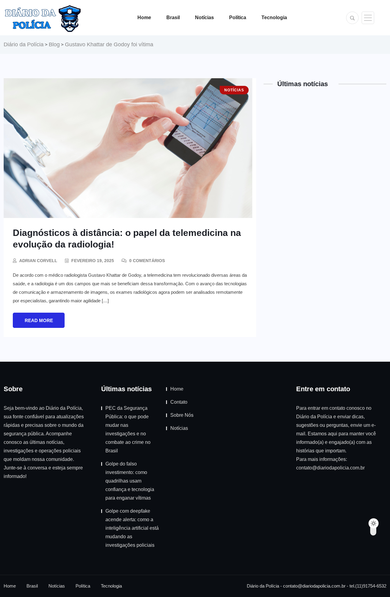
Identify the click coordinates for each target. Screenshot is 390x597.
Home (144, 17)
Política (237, 17)
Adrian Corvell (38, 260)
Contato (178, 402)
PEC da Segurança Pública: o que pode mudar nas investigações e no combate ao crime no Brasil (128, 429)
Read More (39, 320)
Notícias (204, 17)
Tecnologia (274, 17)
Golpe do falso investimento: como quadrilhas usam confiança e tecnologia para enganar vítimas (129, 480)
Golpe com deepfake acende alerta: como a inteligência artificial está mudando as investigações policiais (132, 528)
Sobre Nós (181, 415)
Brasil (173, 17)
